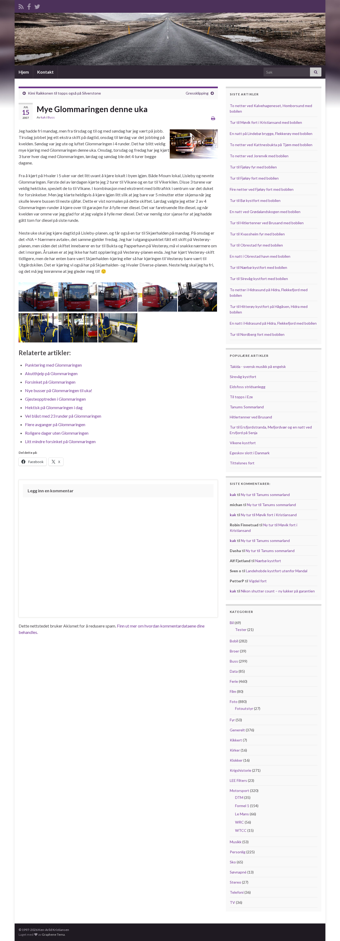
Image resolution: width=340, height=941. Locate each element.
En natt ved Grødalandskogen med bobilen (265, 211)
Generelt (237, 730)
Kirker (235, 750)
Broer (234, 651)
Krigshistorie (240, 770)
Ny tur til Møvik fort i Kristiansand (269, 514)
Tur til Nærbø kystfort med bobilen (258, 267)
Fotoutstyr (244, 708)
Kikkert (236, 740)
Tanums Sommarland (247, 407)
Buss (51, 117)
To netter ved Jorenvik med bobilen (259, 156)
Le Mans (242, 814)
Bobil (234, 641)
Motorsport (239, 790)
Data (234, 671)
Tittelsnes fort (242, 463)
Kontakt (45, 71)
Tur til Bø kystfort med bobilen (255, 200)
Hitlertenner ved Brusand (251, 417)
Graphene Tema (53, 934)
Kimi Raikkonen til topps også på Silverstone (64, 93)
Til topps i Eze (241, 397)
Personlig (237, 852)
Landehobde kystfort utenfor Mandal (276, 571)
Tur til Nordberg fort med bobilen (257, 334)
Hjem (24, 71)
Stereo (235, 882)
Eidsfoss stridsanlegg (247, 386)
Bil (232, 622)
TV (232, 902)
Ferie (234, 681)
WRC (239, 822)
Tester (240, 629)
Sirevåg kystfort (243, 376)
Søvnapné (238, 872)
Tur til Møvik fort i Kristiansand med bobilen (266, 122)
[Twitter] (37, 6)
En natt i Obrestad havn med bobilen (260, 256)
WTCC (240, 830)
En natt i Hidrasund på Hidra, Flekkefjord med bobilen (273, 323)
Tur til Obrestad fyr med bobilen (256, 245)
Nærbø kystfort (268, 560)
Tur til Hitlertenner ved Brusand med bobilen (267, 223)
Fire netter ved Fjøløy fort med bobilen (262, 189)
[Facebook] (29, 6)
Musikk (235, 842)
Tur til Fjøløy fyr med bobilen (253, 167)
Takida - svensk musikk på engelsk (258, 366)
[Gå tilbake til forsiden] (170, 39)
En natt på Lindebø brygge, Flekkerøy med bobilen (271, 133)
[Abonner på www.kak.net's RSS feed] (21, 6)
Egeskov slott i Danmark (250, 453)
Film (233, 691)
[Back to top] (328, 929)
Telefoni (237, 892)
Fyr (232, 720)
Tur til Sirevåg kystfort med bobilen (259, 278)
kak (43, 117)
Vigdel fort (258, 581)
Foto (233, 701)
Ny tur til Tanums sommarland (265, 494)
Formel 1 (242, 805)
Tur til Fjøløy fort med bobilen (254, 178)
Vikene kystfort (243, 442)
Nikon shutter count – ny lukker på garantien (278, 591)
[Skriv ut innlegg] (213, 118)
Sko (233, 862)
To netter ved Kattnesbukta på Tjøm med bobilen (271, 144)
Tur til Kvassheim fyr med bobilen (257, 234)
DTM (239, 797)
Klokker (236, 760)
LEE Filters (238, 780)
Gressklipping (197, 93)
